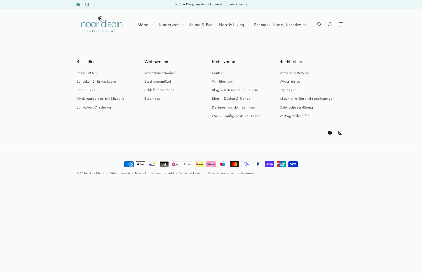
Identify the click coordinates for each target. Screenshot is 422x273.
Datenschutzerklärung (296, 107)
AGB (171, 173)
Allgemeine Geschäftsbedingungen (307, 98)
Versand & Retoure (294, 72)
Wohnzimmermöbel (159, 72)
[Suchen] (319, 24)
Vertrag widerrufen (294, 115)
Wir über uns (222, 81)
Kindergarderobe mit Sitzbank (100, 98)
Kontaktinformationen (222, 173)
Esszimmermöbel (157, 81)
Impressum (288, 89)
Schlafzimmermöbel (159, 89)
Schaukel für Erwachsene (96, 81)
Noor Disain (96, 173)
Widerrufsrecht (291, 81)
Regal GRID (86, 89)
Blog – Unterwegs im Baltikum (236, 89)
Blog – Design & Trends (231, 98)
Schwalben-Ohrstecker (94, 107)
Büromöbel (152, 98)
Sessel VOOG (88, 72)
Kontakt (217, 72)
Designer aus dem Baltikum (233, 107)
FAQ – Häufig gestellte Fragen (236, 115)
